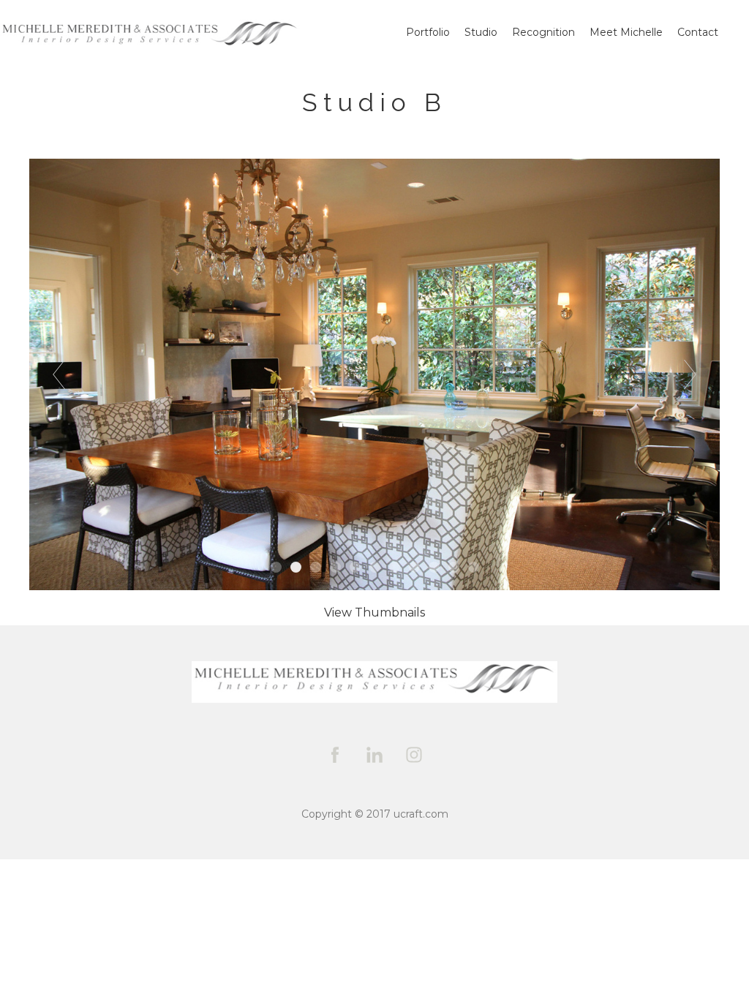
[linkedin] (374, 755)
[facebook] (335, 755)
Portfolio (428, 32)
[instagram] (414, 755)
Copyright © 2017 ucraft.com (374, 814)
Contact (697, 32)
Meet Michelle (626, 32)
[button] (374, 612)
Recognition (543, 32)
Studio (480, 32)
